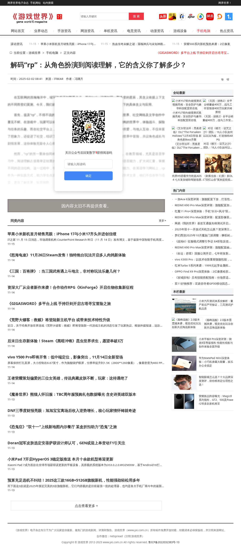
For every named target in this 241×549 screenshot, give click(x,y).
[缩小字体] (228, 79)
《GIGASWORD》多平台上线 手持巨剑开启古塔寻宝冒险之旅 (197, 53)
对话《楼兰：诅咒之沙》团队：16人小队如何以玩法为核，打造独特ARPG (218, 147)
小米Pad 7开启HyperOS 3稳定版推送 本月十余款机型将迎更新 (60, 459)
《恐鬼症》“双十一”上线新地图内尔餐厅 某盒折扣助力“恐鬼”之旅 (62, 426)
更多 (162, 220)
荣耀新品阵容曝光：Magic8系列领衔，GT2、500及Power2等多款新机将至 (216, 399)
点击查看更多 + (86, 505)
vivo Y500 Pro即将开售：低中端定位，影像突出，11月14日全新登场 (65, 357)
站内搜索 (48, 3)
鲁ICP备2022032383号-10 (163, 542)
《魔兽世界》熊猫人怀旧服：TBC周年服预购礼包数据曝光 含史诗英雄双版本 (72, 394)
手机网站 (35, 3)
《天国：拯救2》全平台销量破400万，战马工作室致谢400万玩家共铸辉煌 (218, 120)
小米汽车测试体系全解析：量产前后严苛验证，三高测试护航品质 (216, 304)
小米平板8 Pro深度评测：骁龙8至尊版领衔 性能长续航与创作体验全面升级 (216, 342)
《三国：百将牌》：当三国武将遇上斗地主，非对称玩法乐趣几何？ (64, 271)
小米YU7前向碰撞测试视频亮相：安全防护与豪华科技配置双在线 (186, 116)
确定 (88, 176)
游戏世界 (35, 53)
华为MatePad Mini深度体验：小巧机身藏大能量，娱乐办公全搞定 (216, 361)
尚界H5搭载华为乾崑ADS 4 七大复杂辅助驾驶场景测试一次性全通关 (187, 179)
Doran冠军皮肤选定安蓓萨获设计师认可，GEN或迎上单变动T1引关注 (66, 442)
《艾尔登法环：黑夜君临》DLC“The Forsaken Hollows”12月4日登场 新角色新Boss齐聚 (187, 149)
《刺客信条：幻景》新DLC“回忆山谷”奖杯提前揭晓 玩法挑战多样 (218, 179)
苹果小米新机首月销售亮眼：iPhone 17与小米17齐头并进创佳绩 (62, 233)
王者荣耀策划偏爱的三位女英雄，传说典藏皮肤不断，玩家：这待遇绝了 (68, 378)
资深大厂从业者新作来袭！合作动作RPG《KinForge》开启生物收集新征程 (70, 287)
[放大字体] (222, 79)
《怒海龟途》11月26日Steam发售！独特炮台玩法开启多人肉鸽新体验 (67, 254)
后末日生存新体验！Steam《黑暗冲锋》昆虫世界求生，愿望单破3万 (65, 340)
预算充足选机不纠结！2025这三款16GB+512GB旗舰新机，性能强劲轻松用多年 (74, 480)
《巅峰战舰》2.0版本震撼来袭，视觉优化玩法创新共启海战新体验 (218, 323)
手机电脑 (52, 53)
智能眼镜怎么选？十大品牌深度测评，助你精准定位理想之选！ (216, 380)
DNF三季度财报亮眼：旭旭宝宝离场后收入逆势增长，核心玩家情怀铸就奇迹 (72, 410)
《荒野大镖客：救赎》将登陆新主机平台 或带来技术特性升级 (59, 319)
